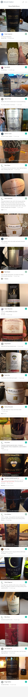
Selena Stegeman (8, 582)
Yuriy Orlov (7, 442)
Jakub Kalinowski (8, 198)
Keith (2, 209)
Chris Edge (6, 549)
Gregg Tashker (7, 681)
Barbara (6, 278)
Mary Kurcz (7, 617)
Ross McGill (7, 67)
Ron (4, 485)
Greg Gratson (7, 343)
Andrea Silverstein (8, 407)
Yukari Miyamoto (8, 308)
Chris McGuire (7, 514)
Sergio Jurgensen (8, 34)
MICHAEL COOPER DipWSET (11, 478)
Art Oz (6, 238)
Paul (2, 413)
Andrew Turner (8, 133)
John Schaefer (7, 648)
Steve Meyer (7, 165)
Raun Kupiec (7, 272)
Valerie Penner (7, 99)
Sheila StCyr (7, 375)
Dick (2, 485)
